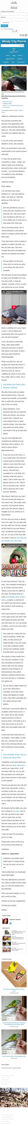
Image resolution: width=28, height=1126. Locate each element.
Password (3, 17)
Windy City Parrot (14, 41)
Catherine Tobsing (8, 101)
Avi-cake (16, 811)
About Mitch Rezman (6, 1116)
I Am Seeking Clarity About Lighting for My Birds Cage (18, 944)
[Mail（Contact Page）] (10, 923)
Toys (12, 62)
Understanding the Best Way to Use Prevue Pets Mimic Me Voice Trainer (19, 933)
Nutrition (20, 59)
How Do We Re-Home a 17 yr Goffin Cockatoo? (17, 949)
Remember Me (6, 22)
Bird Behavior (13, 105)
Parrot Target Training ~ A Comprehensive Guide (14, 1056)
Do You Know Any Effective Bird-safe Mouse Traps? (14, 989)
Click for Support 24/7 (14, 50)
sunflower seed (13, 597)
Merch (20, 55)
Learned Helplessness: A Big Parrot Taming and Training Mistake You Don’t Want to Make (14, 1023)
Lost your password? (5, 28)
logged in (10, 1067)
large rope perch (19, 765)
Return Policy (4, 1083)
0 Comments (7, 107)
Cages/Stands (9, 59)
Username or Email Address (7, 11)
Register (12, 29)
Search (22, 45)
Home (8, 55)
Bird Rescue (9, 951)
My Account (21, 62)
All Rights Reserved (6, 1122)
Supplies (6, 62)
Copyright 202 (5, 1120)
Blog (13, 55)
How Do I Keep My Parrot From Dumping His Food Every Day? (18, 938)
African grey (7, 105)
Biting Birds (20, 105)
